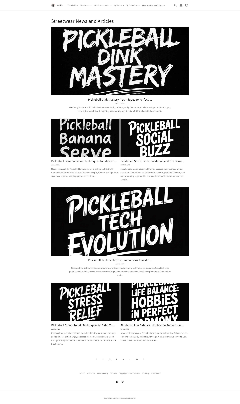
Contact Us (156, 373)
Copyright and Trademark (129, 373)
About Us (91, 373)
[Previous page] (96, 359)
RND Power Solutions (116, 398)
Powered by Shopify (129, 398)
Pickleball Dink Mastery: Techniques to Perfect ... (120, 99)
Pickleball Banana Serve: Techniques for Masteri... (84, 161)
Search (82, 373)
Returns (113, 373)
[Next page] (143, 359)
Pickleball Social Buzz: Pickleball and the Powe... (152, 161)
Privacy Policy (102, 373)
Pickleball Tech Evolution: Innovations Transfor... (120, 260)
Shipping (145, 373)
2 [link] (109, 359)
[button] (72, 5)
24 (137, 359)
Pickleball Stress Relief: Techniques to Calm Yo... (83, 325)
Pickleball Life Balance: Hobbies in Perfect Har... (152, 325)
